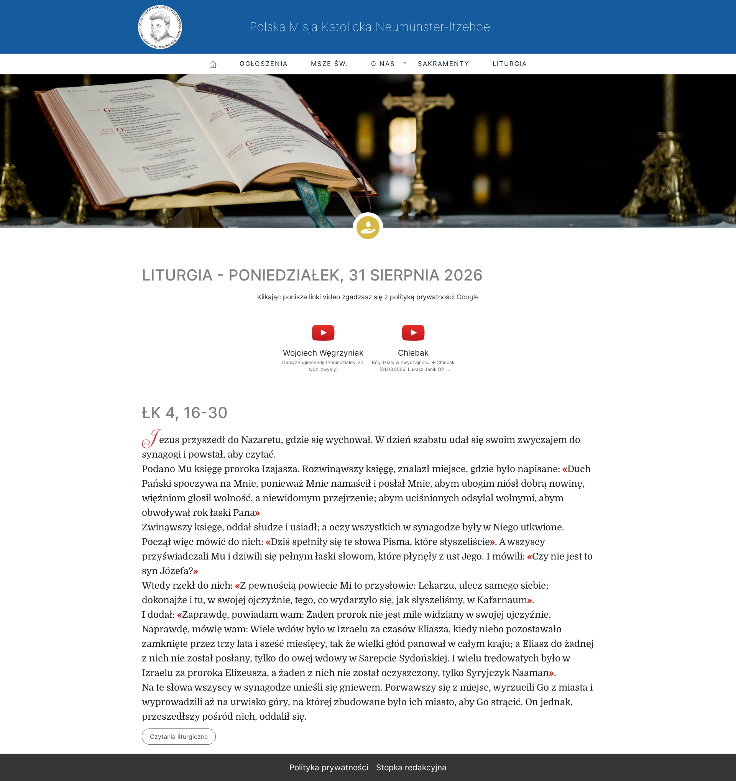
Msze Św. (329, 63)
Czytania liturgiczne (179, 736)
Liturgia (510, 63)
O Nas (383, 63)
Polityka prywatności (328, 767)
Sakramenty (444, 63)
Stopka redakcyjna (411, 767)
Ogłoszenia (264, 63)
